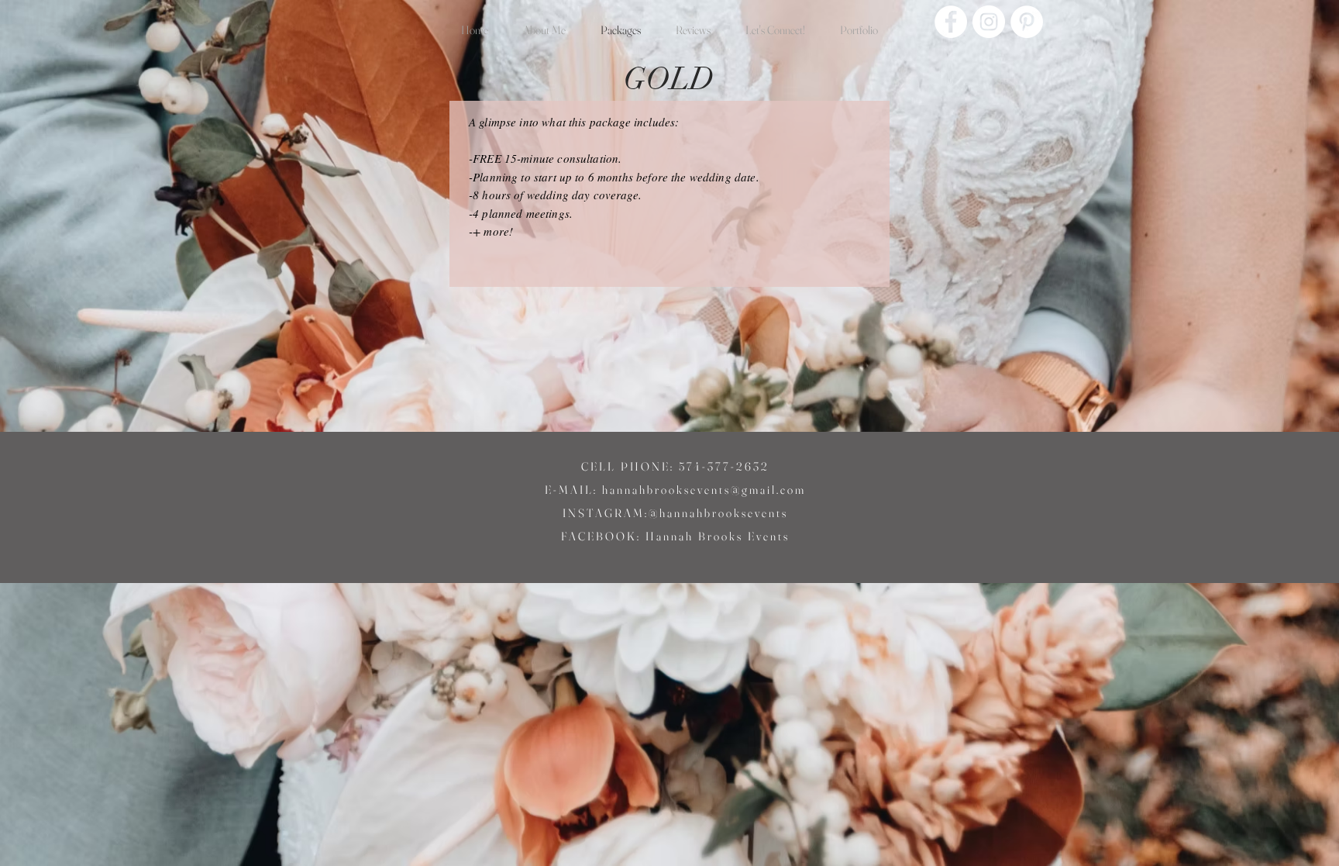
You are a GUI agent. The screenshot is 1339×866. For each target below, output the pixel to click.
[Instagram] (988, 21)
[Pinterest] (1026, 21)
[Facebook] (951, 21)
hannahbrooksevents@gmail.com (704, 489)
